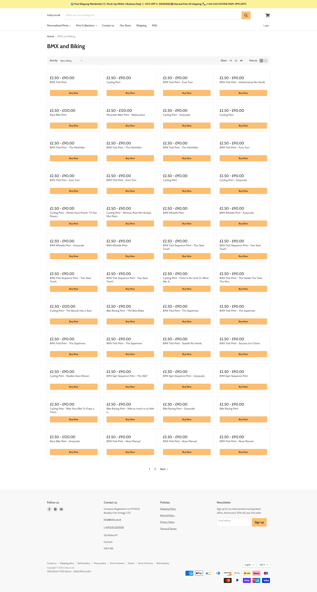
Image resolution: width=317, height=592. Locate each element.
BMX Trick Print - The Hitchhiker (67, 147)
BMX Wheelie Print (173, 212)
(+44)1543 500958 (114, 527)
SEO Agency (65, 571)
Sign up (259, 522)
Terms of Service (145, 563)
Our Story (125, 25)
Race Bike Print (58, 114)
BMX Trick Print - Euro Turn (178, 82)
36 (236, 60)
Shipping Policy (168, 508)
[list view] (265, 60)
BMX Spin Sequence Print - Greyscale (184, 376)
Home (50, 36)
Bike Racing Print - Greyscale (179, 408)
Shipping (141, 25)
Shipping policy (67, 563)
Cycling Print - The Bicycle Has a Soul (70, 310)
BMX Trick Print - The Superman (181, 310)
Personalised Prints (58, 25)
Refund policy (84, 563)
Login (266, 25)
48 (241, 60)
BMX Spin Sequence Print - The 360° (127, 376)
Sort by (54, 60)
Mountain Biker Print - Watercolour (125, 114)
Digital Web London (82, 571)
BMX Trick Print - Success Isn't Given (240, 343)
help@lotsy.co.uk (112, 519)
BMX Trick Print (58, 82)
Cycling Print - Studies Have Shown (69, 376)
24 (230, 60)
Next (163, 469)
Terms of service (117, 563)
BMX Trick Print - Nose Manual (123, 441)
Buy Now (73, 92)
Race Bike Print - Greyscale (65, 441)
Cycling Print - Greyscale (176, 114)
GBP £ (262, 564)
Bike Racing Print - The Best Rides (125, 310)
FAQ (154, 25)
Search (131, 563)
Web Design (52, 571)
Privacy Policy (167, 522)
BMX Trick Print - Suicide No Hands (182, 343)
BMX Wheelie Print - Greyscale (237, 212)
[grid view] (261, 60)
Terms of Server (168, 528)
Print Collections (85, 25)
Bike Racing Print (229, 408)
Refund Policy (167, 515)
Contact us (108, 25)
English (248, 564)
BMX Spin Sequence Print (234, 376)
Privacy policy (100, 563)
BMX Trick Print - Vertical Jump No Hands (242, 82)
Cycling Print (113, 82)
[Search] (246, 15)
